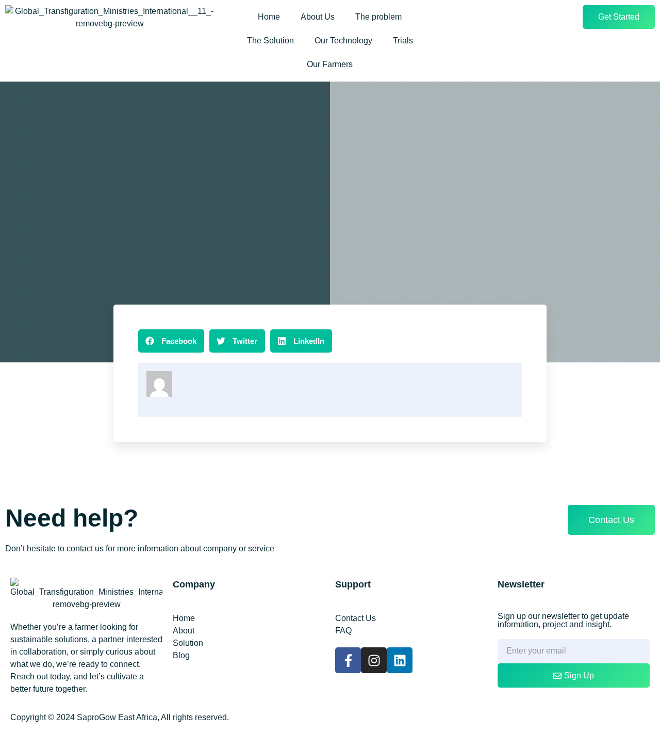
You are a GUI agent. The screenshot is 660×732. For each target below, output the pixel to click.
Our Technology (343, 40)
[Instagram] (374, 660)
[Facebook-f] (348, 660)
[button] (171, 341)
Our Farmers (330, 64)
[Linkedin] (399, 660)
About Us (318, 16)
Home (269, 16)
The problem (378, 16)
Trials (403, 40)
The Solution (270, 40)
